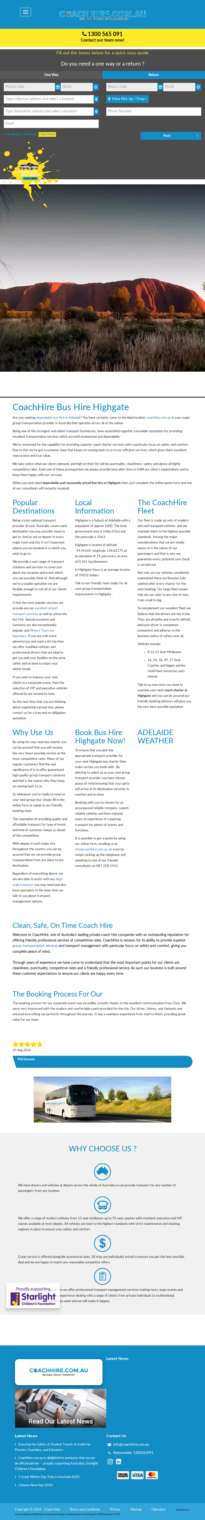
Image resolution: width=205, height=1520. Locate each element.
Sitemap (136, 1509)
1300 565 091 (104, 34)
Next (167, 136)
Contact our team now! (102, 40)
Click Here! (47, 134)
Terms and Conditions (85, 1509)
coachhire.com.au (159, 417)
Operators (159, 1509)
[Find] (96, 99)
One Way (51, 75)
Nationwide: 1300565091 (133, 1453)
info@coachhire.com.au (91, 849)
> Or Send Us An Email (21, 134)
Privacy (115, 1509)
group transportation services (35, 946)
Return (153, 75)
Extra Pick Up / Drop (128, 99)
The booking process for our (57, 994)
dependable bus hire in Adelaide (58, 417)
